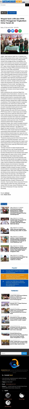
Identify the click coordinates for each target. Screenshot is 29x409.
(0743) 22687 (7, 382)
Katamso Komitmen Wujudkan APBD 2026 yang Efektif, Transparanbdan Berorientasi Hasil (16, 277)
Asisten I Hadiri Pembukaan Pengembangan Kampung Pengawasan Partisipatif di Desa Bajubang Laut (18, 240)
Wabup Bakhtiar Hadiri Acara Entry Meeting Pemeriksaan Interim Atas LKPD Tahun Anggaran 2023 (18, 249)
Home (4, 12)
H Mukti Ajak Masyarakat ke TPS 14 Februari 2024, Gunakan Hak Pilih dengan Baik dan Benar (18, 221)
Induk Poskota (8, 399)
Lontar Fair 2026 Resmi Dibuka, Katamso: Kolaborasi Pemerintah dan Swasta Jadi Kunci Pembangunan (18, 297)
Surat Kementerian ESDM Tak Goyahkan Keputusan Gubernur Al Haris (18, 258)
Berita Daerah (13, 12)
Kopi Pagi (21, 399)
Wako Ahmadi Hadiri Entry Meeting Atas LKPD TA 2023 (18, 230)
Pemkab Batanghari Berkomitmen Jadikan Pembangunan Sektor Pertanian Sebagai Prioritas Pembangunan (18, 212)
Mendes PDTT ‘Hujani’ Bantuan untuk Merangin (18, 304)
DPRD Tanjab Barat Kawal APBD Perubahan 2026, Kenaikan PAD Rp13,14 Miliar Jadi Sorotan (18, 343)
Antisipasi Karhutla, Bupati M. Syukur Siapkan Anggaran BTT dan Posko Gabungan (18, 328)
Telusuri (24, 353)
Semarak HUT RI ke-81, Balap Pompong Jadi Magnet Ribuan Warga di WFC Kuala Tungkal (18, 319)
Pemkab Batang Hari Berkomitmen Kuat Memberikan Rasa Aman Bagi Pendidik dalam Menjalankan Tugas (19, 335)
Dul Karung (8, 406)
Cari (27, 4)
